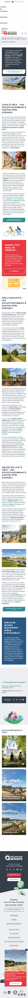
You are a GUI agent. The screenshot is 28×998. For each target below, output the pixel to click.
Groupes (14, 919)
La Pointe (4, 142)
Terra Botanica (20, 454)
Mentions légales (14, 945)
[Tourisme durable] (25, 34)
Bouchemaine (20, 209)
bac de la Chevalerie (14, 184)
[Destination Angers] (10, 32)
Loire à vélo (6, 120)
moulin (3, 506)
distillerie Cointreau (7, 447)
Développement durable (14, 937)
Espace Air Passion (7, 502)
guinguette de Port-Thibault (13, 199)
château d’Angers (18, 600)
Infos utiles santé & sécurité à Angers (14, 941)
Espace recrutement (14, 929)
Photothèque (14, 915)
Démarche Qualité (14, 933)
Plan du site (14, 949)
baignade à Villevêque (14, 504)
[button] (22, 33)
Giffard (21, 447)
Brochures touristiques (14, 923)
